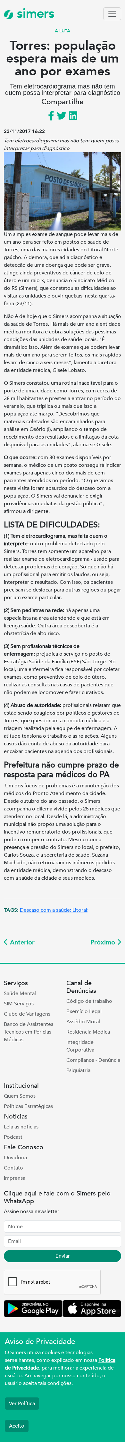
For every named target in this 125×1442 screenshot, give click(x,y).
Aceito (16, 1425)
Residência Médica (88, 1031)
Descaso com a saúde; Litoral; (54, 910)
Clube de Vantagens (27, 1014)
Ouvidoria (15, 1157)
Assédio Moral (83, 1021)
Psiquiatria (78, 1070)
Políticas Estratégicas (28, 1106)
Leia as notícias (21, 1126)
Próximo (103, 942)
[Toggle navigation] (112, 13)
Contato (13, 1167)
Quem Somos (20, 1096)
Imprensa (14, 1178)
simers (33, 13)
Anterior (21, 942)
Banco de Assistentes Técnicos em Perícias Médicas (28, 1032)
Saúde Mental (20, 993)
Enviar (62, 1256)
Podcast (13, 1137)
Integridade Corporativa (80, 1046)
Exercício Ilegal (84, 1011)
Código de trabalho (89, 1001)
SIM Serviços (19, 1003)
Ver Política (22, 1403)
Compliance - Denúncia (93, 1060)
